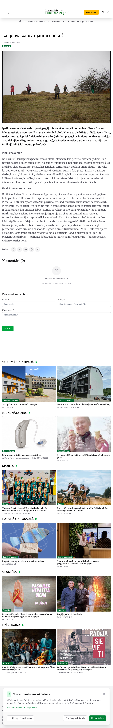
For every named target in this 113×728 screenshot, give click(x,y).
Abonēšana (91, 12)
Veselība (6, 610)
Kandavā (56, 21)
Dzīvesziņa (7, 663)
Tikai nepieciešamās (75, 718)
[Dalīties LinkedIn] (25, 249)
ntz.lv (6, 42)
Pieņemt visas (97, 718)
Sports (5, 504)
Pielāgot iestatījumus (22, 718)
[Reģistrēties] (108, 12)
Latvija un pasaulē (10, 557)
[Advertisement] (56, 346)
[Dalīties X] (19, 249)
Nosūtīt (7, 328)
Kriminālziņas (8, 451)
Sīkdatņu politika (31, 707)
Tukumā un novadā (36, 21)
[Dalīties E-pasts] (37, 249)
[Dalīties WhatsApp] (31, 249)
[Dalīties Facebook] (13, 249)
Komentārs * (8, 310)
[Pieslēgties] (102, 12)
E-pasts (61, 299)
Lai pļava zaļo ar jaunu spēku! (80, 21)
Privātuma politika (14, 707)
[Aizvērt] (104, 694)
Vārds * (5, 299)
